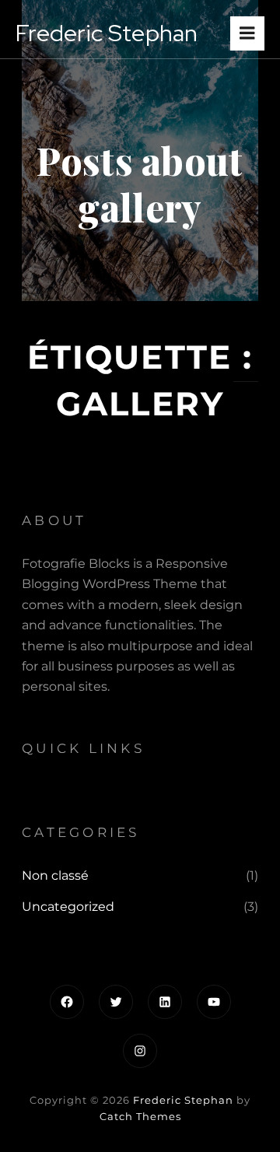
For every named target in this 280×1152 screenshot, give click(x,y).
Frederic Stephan (183, 1100)
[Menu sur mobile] (247, 33)
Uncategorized (68, 906)
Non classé (55, 875)
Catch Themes (140, 1116)
